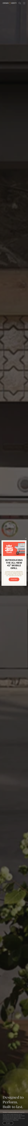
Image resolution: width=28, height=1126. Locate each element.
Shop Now (14, 579)
